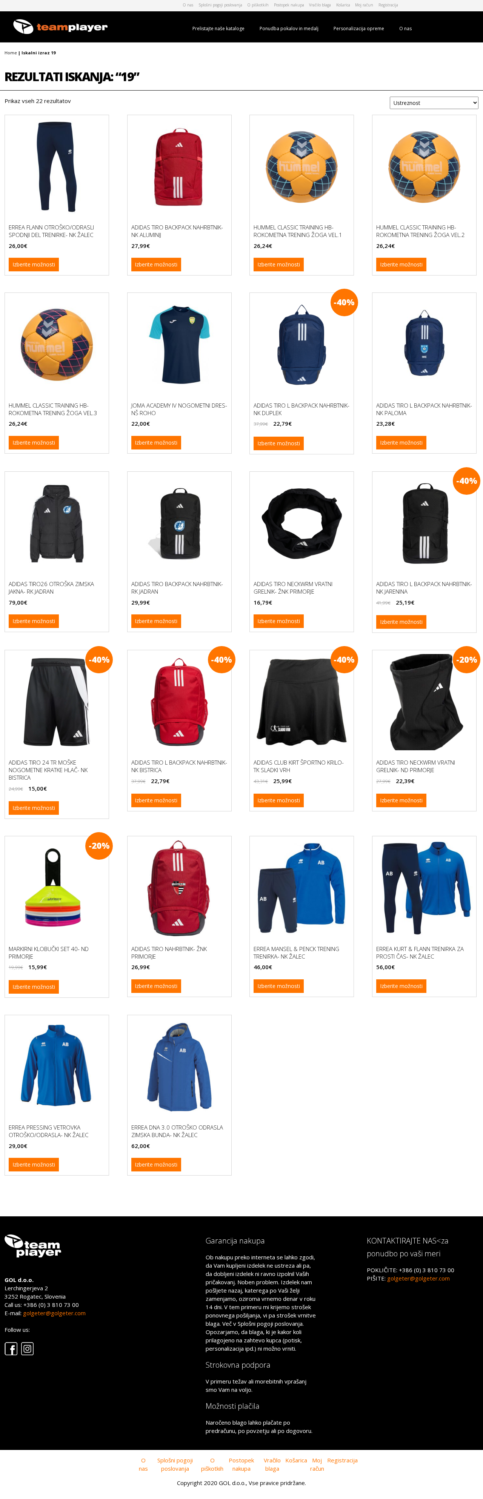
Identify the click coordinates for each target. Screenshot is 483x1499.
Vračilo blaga (320, 5)
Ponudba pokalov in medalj (289, 28)
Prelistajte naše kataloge (218, 28)
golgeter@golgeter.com (54, 1313)
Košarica (343, 5)
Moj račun (364, 5)
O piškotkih (258, 5)
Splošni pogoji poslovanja (220, 5)
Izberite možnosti (33, 264)
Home (11, 52)
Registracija (388, 5)
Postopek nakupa (289, 5)
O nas (188, 5)
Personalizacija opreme (359, 28)
